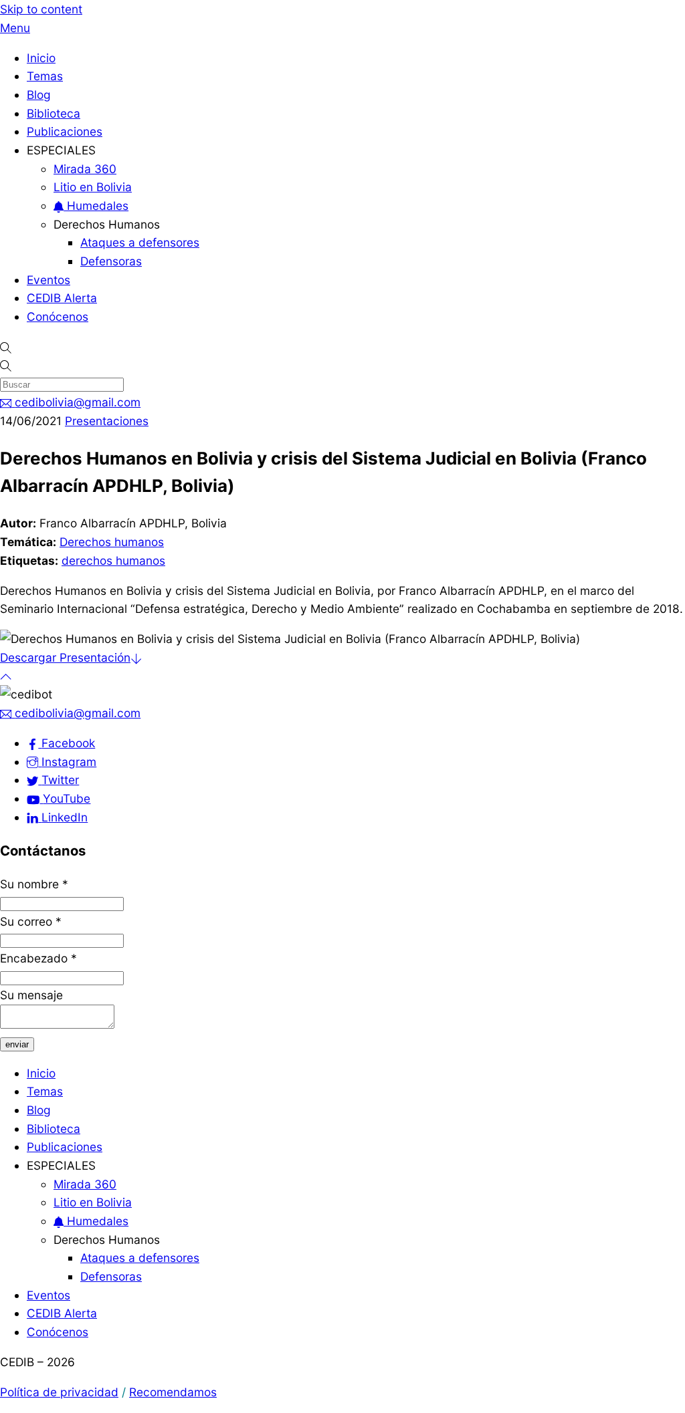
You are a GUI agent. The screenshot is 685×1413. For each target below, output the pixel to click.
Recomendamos (173, 1392)
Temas (45, 76)
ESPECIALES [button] (61, 150)
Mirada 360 (85, 169)
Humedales (96, 206)
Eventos (48, 280)
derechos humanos (113, 560)
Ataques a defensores (139, 242)
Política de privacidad (59, 1392)
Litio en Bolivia (93, 187)
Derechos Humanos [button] (107, 224)
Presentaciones (107, 421)
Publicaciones (64, 131)
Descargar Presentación (65, 657)
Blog (39, 95)
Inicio (41, 58)
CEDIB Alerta (62, 298)
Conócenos (57, 316)
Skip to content (41, 9)
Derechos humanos (112, 542)
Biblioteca (53, 113)
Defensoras (111, 261)
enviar (17, 1044)
